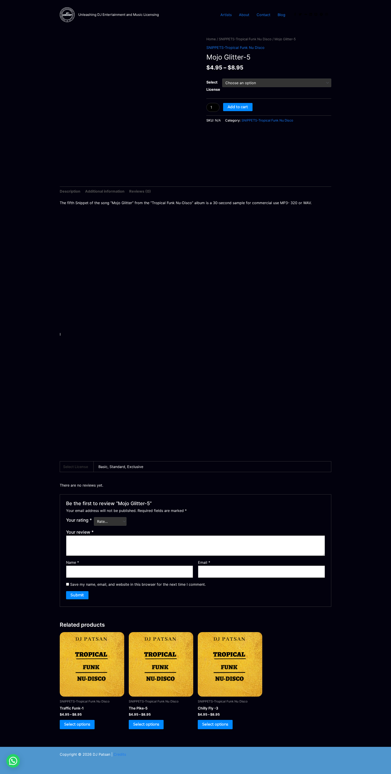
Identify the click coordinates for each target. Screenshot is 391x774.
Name (72, 562)
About (244, 14)
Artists (226, 14)
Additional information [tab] (104, 191)
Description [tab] (70, 191)
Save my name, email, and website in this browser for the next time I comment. (138, 584)
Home (211, 39)
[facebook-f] (295, 14)
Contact (263, 14)
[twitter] (301, 14)
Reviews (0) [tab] (140, 191)
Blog (281, 14)
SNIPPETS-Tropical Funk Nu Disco (245, 39)
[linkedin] (311, 14)
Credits (120, 754)
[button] (13, 761)
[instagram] (327, 14)
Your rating (79, 520)
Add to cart (238, 107)
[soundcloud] (306, 14)
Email (204, 562)
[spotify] (322, 14)
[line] (316, 14)
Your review (80, 532)
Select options (77, 724)
